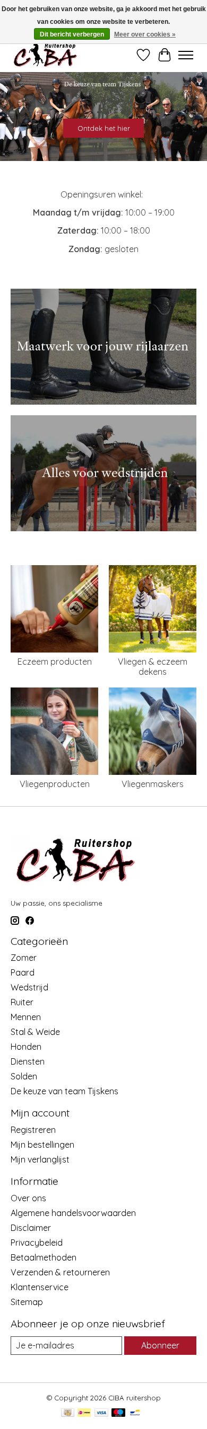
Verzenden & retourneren (60, 1272)
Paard (22, 972)
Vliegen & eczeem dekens (152, 666)
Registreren (33, 1129)
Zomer (24, 957)
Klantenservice (39, 1287)
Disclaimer (31, 1227)
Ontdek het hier (103, 128)
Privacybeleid (37, 1242)
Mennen (26, 1017)
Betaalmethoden (43, 1257)
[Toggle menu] (185, 55)
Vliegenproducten (55, 784)
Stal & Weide (35, 1031)
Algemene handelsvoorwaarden (73, 1213)
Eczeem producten (55, 661)
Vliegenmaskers (153, 784)
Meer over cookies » (145, 34)
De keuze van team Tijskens (64, 1091)
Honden (26, 1046)
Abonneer (160, 1345)
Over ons (28, 1198)
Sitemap (27, 1302)
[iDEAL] (84, 1413)
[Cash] (67, 1413)
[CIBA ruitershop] (45, 55)
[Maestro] (118, 1413)
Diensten (28, 1061)
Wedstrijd (29, 987)
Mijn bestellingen (42, 1144)
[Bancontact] (135, 1413)
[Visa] (101, 1413)
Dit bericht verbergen (72, 34)
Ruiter (22, 1002)
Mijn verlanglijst (40, 1159)
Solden (24, 1076)
